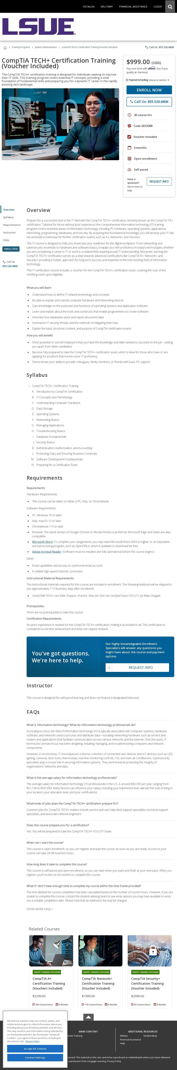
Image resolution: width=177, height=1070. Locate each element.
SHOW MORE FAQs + (40, 909)
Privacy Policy (114, 1061)
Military (124, 1035)
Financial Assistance (130, 1039)
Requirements (12, 225)
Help (122, 1043)
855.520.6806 (10, 266)
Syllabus (8, 217)
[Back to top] (88, 1030)
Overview (8, 209)
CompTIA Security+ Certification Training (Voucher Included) (147, 983)
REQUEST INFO (159, 181)
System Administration (46, 47)
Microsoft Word (42, 542)
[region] (35, 1039)
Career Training (74, 1035)
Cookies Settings (35, 1057)
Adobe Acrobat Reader (46, 552)
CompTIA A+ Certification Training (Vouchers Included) (49, 983)
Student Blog (150, 1035)
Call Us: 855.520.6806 (159, 47)
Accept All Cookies (35, 1048)
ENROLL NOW (149, 89)
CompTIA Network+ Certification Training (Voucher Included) (98, 983)
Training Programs (21, 47)
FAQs (6, 240)
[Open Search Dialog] (170, 6)
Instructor (9, 232)
